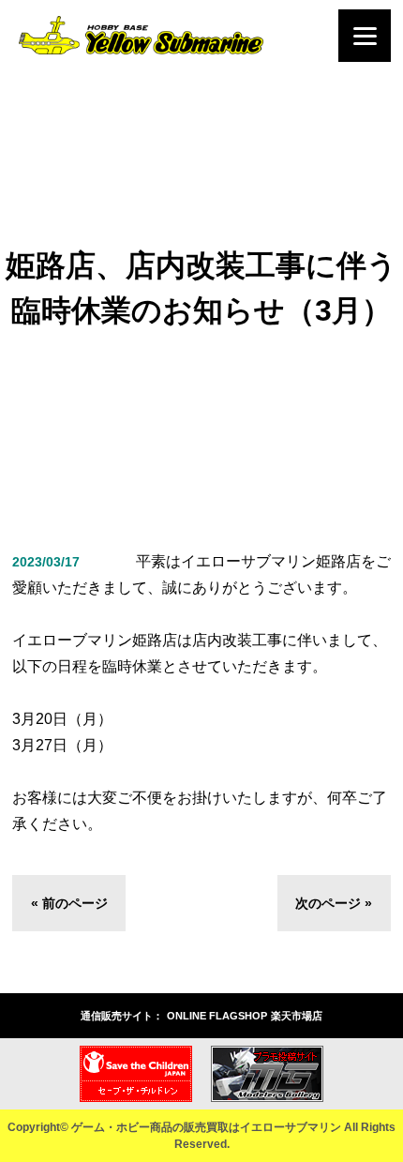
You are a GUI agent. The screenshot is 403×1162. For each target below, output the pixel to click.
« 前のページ (69, 903)
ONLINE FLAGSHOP (217, 1015)
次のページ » (333, 903)
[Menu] (364, 35)
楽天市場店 (296, 1015)
